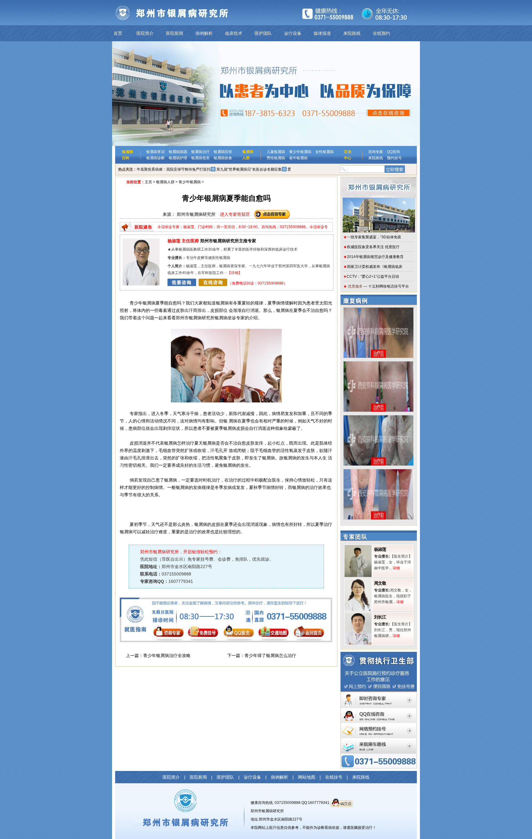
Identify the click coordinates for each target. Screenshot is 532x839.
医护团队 (263, 33)
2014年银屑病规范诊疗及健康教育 (373, 257)
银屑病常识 (155, 152)
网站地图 (306, 777)
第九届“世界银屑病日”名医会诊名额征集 (249, 169)
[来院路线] (379, 740)
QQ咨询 (393, 152)
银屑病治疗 (200, 152)
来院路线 (352, 33)
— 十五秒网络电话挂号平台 (376, 286)
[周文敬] (358, 581)
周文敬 (380, 583)
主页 (148, 182)
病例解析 (204, 33)
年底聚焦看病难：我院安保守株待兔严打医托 (174, 169)
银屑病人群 (165, 182)
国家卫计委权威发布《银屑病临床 (372, 266)
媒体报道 (322, 33)
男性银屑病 (276, 158)
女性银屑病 (324, 152)
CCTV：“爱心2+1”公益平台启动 (371, 276)
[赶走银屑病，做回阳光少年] (378, 417)
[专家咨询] (379, 694)
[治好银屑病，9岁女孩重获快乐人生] (378, 363)
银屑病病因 (178, 152)
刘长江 (380, 617)
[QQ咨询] (379, 710)
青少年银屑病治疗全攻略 (167, 655)
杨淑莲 (380, 549)
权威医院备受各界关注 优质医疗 (371, 247)
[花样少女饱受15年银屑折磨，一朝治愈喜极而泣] (378, 471)
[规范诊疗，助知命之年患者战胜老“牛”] (378, 310)
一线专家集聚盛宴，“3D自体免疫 (372, 237)
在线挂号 (333, 777)
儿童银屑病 (276, 152)
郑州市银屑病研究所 (267, 811)
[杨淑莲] (358, 547)
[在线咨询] (197, 283)
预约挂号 (394, 158)
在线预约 (381, 33)
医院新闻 (174, 33)
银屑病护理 (178, 158)
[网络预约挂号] (379, 725)
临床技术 (233, 33)
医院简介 (145, 33)
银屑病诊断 (155, 158)
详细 (234, 273)
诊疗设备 (292, 33)
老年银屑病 (298, 158)
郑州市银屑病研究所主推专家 (211, 240)
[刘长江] (358, 615)
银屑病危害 (200, 158)
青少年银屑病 (300, 152)
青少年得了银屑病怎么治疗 (270, 655)
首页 (118, 33)
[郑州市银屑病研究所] (378, 204)
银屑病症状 (223, 152)
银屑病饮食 (223, 158)
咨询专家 (375, 152)
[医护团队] (141, 241)
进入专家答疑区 (235, 214)
